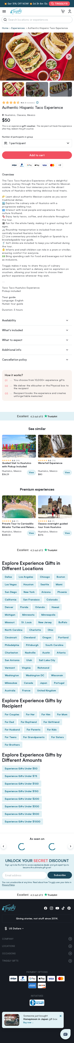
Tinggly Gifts (10, 960)
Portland (63, 637)
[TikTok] (63, 908)
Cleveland (29, 637)
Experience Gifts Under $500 (22, 813)
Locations (8, 946)
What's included (12, 330)
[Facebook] (46, 908)
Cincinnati (11, 637)
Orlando (40, 607)
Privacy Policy (8, 885)
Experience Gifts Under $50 (21, 768)
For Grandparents (33, 737)
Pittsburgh (32, 645)
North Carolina (13, 629)
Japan (43, 682)
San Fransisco (31, 599)
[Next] (69, 57)
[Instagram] (51, 908)
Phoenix (62, 591)
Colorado (52, 599)
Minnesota (28, 614)
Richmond (43, 667)
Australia (10, 690)
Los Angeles (26, 576)
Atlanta (61, 652)
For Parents (33, 729)
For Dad (9, 721)
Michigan (10, 614)
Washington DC (35, 675)
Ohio (50, 629)
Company (7, 938)
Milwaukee (11, 682)
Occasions (9, 953)
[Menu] (4, 11)
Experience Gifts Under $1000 (22, 821)
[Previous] (3, 846)
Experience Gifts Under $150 (21, 791)
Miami (59, 584)
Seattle (44, 584)
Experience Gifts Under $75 (21, 776)
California (10, 599)
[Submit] (5, 19)
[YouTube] (57, 908)
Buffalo (63, 622)
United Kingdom (46, 690)
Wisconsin (57, 675)
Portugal (59, 682)
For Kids (51, 729)
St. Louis (26, 622)
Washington (12, 675)
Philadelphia (12, 645)
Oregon (46, 637)
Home (5, 28)
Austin (46, 652)
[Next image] (70, 89)
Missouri (9, 622)
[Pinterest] (69, 908)
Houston (28, 584)
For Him (45, 714)
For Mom (62, 714)
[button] (65, 1034)
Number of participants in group (17, 137)
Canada (28, 682)
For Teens (10, 737)
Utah (29, 660)
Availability (9, 320)
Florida (24, 607)
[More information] (37, 102)
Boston (61, 576)
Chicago (45, 576)
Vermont (10, 667)
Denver (9, 607)
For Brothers (12, 744)
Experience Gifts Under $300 (22, 806)
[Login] (70, 11)
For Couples (12, 714)
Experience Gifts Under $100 (22, 783)
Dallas (8, 576)
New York (29, 591)
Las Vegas (11, 584)
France (26, 690)
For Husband (12, 729)
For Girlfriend (51, 721)
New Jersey (45, 622)
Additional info (11, 349)
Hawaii (55, 607)
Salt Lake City (47, 660)
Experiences (18, 28)
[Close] (60, 1021)
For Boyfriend (29, 721)
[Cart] (63, 11)
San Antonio (12, 660)
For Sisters (57, 737)
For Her (30, 714)
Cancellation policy (14, 359)
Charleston (11, 652)
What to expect (12, 340)
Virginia (26, 667)
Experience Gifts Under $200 (22, 798)
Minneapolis (48, 614)
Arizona (46, 591)
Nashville (30, 652)
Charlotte (35, 629)
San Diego (11, 591)
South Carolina (54, 645)
